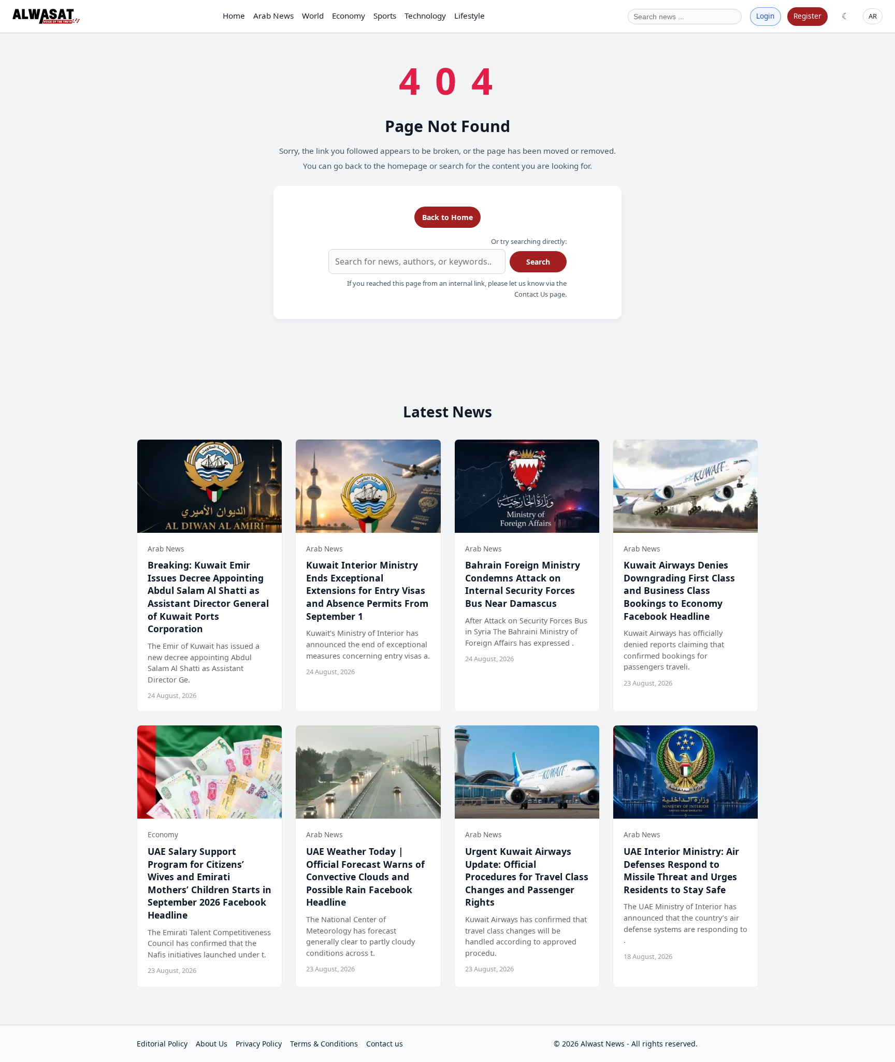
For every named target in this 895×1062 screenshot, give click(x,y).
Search (538, 262)
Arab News (273, 15)
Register (807, 16)
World (313, 15)
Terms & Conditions (324, 1044)
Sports (384, 15)
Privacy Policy (259, 1044)
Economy (348, 15)
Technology (425, 15)
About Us (211, 1044)
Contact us (384, 1044)
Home (234, 15)
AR (873, 16)
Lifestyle (469, 15)
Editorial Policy (162, 1044)
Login (765, 16)
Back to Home (447, 217)
